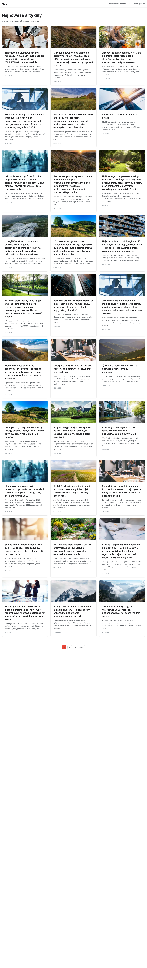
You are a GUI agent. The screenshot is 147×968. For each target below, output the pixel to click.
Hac (4, 3)
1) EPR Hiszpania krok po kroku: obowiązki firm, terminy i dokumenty (119, 368)
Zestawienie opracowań (119, 4)
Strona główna (138, 4)
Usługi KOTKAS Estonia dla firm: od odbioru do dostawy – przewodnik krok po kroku (72, 368)
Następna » (79, 647)
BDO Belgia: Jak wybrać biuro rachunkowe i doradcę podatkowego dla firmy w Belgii (119, 430)
